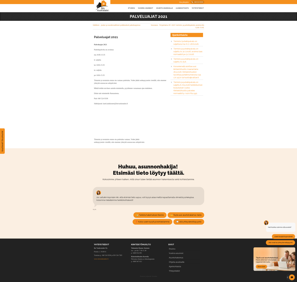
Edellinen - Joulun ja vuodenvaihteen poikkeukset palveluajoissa (116, 25)
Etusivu (131, 8)
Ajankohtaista (182, 8)
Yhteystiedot (198, 8)
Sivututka (154, 276)
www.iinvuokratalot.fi (101, 259)
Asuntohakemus (176, 257)
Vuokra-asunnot (145, 8)
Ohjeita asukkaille (164, 8)
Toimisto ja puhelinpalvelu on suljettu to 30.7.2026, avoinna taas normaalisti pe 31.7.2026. (187, 51)
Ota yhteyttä (184, 2)
